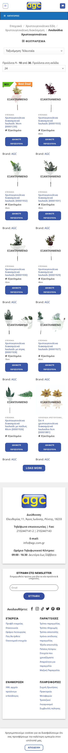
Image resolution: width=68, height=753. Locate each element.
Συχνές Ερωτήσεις (49, 687)
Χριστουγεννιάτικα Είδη (40, 26)
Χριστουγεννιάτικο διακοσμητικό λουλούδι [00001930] (16, 272)
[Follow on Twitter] (47, 609)
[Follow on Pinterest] (53, 609)
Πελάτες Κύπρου (48, 649)
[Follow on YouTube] (58, 609)
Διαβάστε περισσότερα (16, 141)
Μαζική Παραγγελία (50, 670)
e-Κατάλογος (12, 695)
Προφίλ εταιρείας (14, 623)
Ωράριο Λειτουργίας (16, 631)
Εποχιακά (16, 26)
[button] (5, 6)
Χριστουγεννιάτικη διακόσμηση (25, 30)
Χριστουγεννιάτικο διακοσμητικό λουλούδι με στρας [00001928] (15, 348)
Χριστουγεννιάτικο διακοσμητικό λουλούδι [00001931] (49, 197)
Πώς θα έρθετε (13, 636)
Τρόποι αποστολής (49, 631)
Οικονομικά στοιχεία (16, 640)
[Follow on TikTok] (42, 609)
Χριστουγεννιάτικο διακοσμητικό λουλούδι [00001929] (49, 272)
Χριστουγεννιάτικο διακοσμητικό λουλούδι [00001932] (16, 197)
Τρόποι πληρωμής (49, 627)
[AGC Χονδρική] (34, 6)
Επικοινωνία (12, 627)
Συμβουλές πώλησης (50, 708)
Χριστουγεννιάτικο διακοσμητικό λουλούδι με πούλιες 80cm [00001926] (16, 425)
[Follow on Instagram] (37, 609)
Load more (34, 468)
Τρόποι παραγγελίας (50, 623)
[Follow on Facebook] (32, 609)
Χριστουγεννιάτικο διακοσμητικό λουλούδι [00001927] (49, 346)
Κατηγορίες (13, 15)
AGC (14, 154)
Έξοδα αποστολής (49, 644)
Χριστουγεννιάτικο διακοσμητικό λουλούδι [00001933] (49, 120)
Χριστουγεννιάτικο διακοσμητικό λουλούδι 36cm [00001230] (15, 122)
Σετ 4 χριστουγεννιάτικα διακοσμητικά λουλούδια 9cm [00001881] (48, 426)
